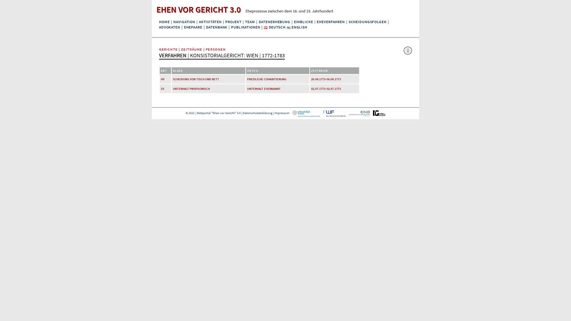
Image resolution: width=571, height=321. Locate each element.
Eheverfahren (331, 21)
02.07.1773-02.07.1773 (326, 89)
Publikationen (245, 27)
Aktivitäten (210, 21)
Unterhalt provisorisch (191, 89)
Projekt (233, 21)
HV (163, 79)
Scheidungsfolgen (368, 21)
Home (164, 21)
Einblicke (303, 21)
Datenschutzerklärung (257, 113)
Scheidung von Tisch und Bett (196, 79)
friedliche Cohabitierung (266, 79)
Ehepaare (193, 27)
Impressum (282, 113)
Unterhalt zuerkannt (264, 89)
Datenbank (217, 27)
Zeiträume (191, 49)
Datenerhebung (274, 21)
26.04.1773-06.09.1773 (326, 79)
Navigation (184, 21)
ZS (162, 89)
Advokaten (169, 27)
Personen (216, 49)
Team (250, 21)
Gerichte (168, 49)
